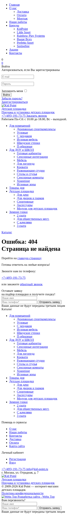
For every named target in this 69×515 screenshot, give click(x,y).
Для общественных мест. (33, 218)
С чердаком (24, 136)
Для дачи (23, 194)
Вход (12, 462)
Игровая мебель (27, 139)
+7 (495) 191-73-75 (14, 115)
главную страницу (29, 258)
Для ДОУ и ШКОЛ (21, 149)
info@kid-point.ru (37, 469)
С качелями (24, 222)
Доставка (23, 11)
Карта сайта (17, 446)
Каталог (7, 232)
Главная (14, 4)
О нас (13, 8)
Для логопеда (25, 163)
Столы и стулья (27, 174)
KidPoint (22, 28)
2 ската (21, 215)
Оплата (21, 15)
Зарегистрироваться (15, 102)
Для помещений (19, 125)
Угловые (22, 132)
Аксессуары (25, 205)
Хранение (23, 181)
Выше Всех (24, 39)
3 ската (21, 225)
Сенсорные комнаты (30, 177)
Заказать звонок (36, 115)
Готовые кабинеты (29, 153)
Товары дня (16, 187)
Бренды (14, 25)
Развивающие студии (31, 170)
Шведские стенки (28, 143)
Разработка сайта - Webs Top (36, 496)
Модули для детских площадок (37, 208)
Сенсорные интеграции (32, 156)
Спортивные (25, 201)
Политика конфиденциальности (23, 493)
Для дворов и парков (30, 198)
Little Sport (23, 32)
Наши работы (18, 22)
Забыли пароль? (12, 98)
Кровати (22, 167)
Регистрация (17, 459)
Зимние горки (18, 212)
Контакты (15, 53)
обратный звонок (31, 284)
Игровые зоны (26, 184)
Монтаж (22, 18)
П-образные (24, 146)
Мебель (22, 160)
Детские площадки (21, 191)
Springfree (23, 46)
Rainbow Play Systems (31, 35)
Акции (13, 49)
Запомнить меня (12, 91)
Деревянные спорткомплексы (36, 129)
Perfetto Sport (25, 42)
